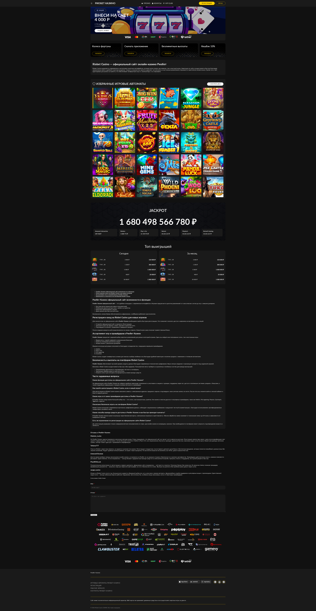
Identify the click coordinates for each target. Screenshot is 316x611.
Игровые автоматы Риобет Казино (105, 583)
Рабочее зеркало (98, 588)
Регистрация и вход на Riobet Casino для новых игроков (114, 293)
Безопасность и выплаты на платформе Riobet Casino (113, 296)
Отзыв (93, 492)
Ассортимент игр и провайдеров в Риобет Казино (112, 294)
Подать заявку (103, 30)
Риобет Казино (105, 3)
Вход (220, 3)
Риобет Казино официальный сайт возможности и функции (115, 291)
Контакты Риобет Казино (101, 591)
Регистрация (207, 3)
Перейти (98, 53)
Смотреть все (215, 84)
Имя (92, 483)
